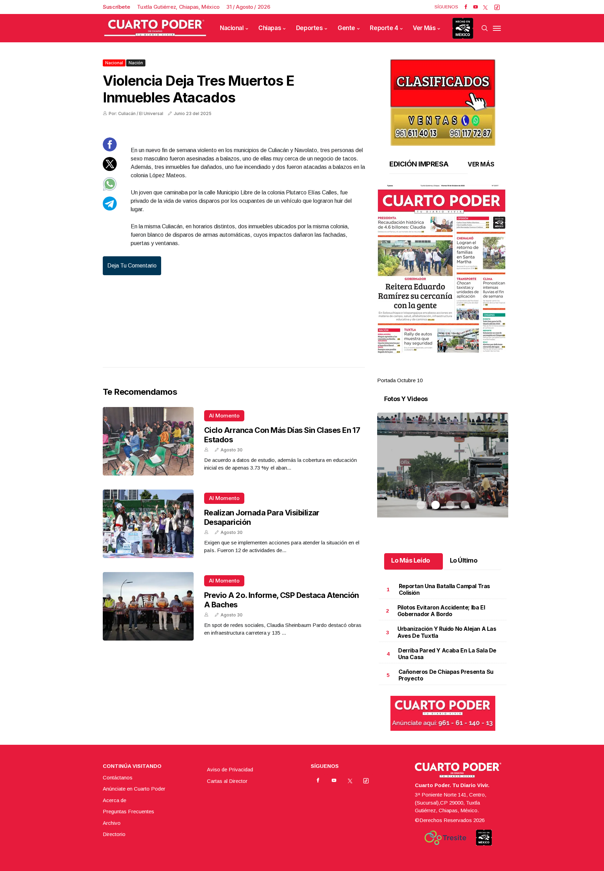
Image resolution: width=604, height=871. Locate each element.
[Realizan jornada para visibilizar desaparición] (148, 524)
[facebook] (465, 7)
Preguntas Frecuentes (128, 811)
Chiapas (269, 27)
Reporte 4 (384, 27)
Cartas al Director (227, 781)
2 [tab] (435, 372)
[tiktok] (497, 7)
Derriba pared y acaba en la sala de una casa (447, 654)
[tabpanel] (442, 284)
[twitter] (485, 7)
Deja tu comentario (132, 266)
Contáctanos (117, 777)
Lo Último (463, 560)
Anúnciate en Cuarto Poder (134, 789)
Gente (346, 27)
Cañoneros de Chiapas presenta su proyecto (446, 675)
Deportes (309, 27)
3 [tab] (450, 372)
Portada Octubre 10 (400, 380)
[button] (442, 269)
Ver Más (424, 27)
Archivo (112, 823)
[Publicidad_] (442, 100)
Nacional (232, 27)
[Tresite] (445, 838)
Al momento (224, 415)
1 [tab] (421, 372)
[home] (155, 28)
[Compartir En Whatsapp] (110, 189)
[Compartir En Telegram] (110, 208)
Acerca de (114, 800)
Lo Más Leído (410, 560)
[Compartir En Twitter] (110, 169)
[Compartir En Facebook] (110, 149)
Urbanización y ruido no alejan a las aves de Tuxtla (446, 632)
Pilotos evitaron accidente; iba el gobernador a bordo (441, 610)
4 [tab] (465, 372)
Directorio (114, 834)
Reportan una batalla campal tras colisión (444, 589)
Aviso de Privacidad (230, 769)
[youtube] (475, 7)
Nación (136, 62)
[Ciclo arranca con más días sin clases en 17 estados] (148, 441)
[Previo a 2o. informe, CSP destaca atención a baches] (148, 606)
